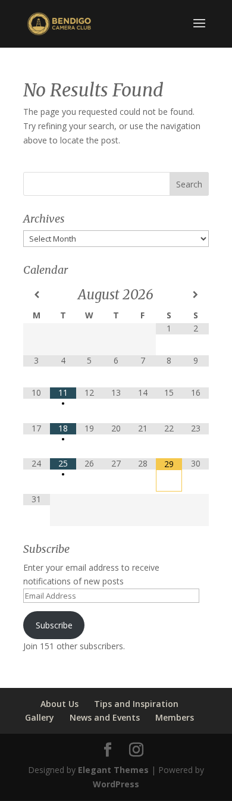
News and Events (105, 717)
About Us (59, 703)
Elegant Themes (113, 769)
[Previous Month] (36, 294)
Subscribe (54, 625)
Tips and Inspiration (136, 703)
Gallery (39, 717)
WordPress (116, 784)
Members (174, 717)
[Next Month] (195, 294)
